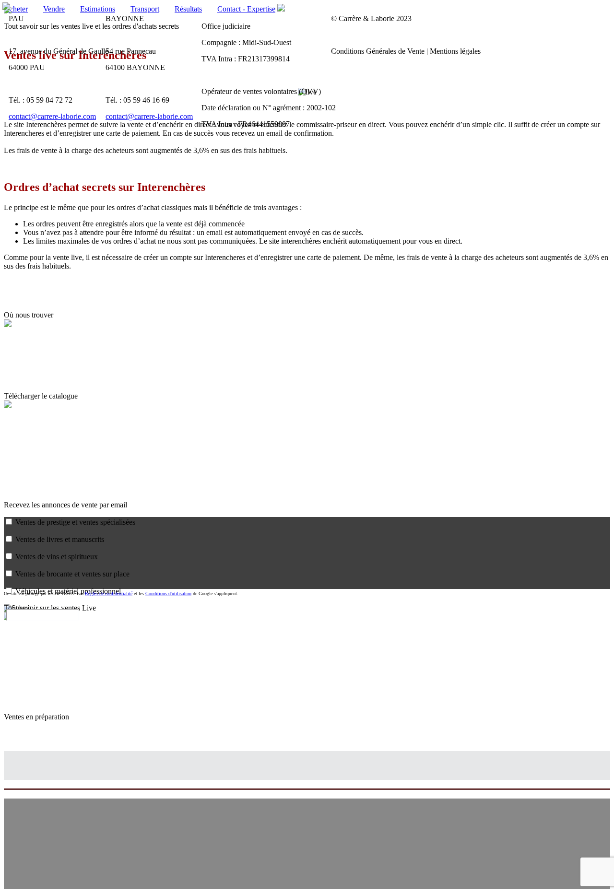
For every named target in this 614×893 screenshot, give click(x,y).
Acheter (16, 9)
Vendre (54, 9)
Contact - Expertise (246, 9)
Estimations (97, 9)
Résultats (188, 9)
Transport (144, 9)
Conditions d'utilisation (168, 593)
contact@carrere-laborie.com (52, 116)
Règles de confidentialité (108, 593)
